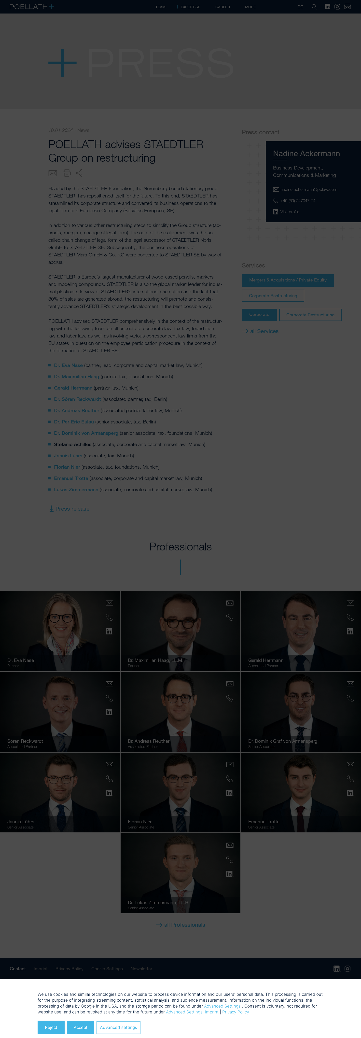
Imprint (212, 1012)
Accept (80, 1027)
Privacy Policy (235, 1012)
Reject (51, 1027)
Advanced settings (118, 1027)
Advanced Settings (222, 1006)
